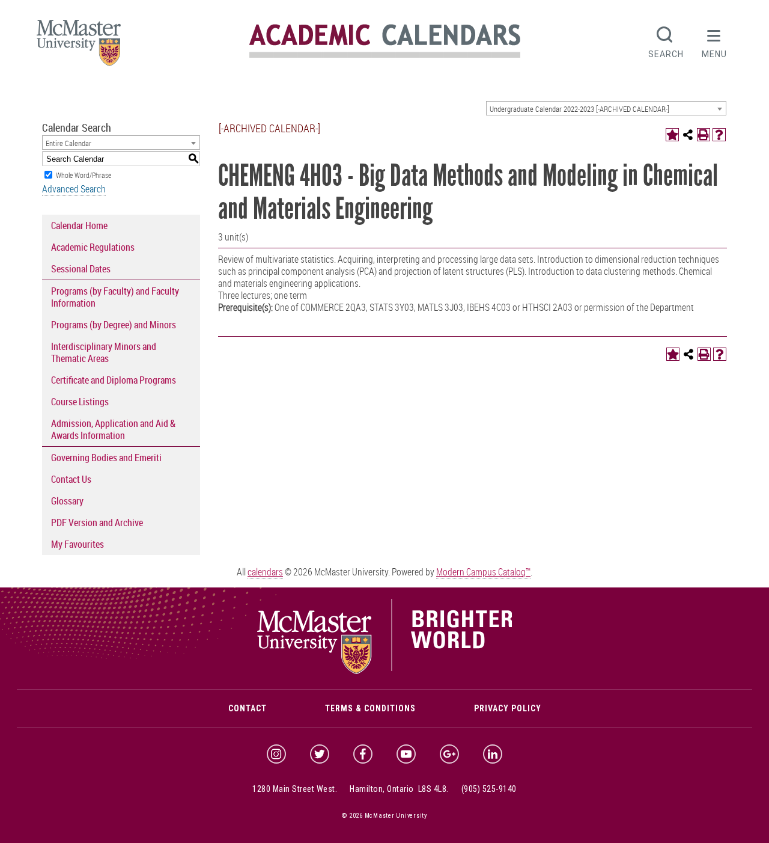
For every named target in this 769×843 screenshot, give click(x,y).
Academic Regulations (93, 247)
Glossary (67, 500)
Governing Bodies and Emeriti (106, 457)
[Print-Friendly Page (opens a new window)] (703, 134)
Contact (247, 708)
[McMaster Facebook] (362, 754)
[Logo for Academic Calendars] (384, 55)
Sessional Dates (81, 268)
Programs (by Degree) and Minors (113, 324)
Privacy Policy (507, 708)
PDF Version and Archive (97, 522)
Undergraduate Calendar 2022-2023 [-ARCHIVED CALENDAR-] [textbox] (579, 108)
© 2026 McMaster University (384, 816)
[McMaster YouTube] (406, 754)
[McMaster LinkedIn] (492, 754)
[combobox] (606, 108)
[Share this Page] (688, 134)
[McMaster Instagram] (276, 754)
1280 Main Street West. (294, 789)
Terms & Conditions (370, 708)
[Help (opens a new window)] (719, 134)
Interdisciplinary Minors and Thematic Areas (103, 352)
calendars (265, 571)
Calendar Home (79, 225)
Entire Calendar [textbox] (68, 143)
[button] (714, 41)
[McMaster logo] (384, 671)
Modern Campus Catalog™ (483, 571)
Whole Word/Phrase (83, 175)
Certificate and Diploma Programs (113, 380)
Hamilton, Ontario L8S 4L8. (399, 789)
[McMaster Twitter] (319, 754)
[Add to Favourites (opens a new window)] (672, 134)
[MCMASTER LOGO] (79, 46)
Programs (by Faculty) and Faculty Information (115, 297)
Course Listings (80, 401)
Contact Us (71, 479)
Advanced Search (74, 188)
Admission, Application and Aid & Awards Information (113, 429)
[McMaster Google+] (449, 754)
